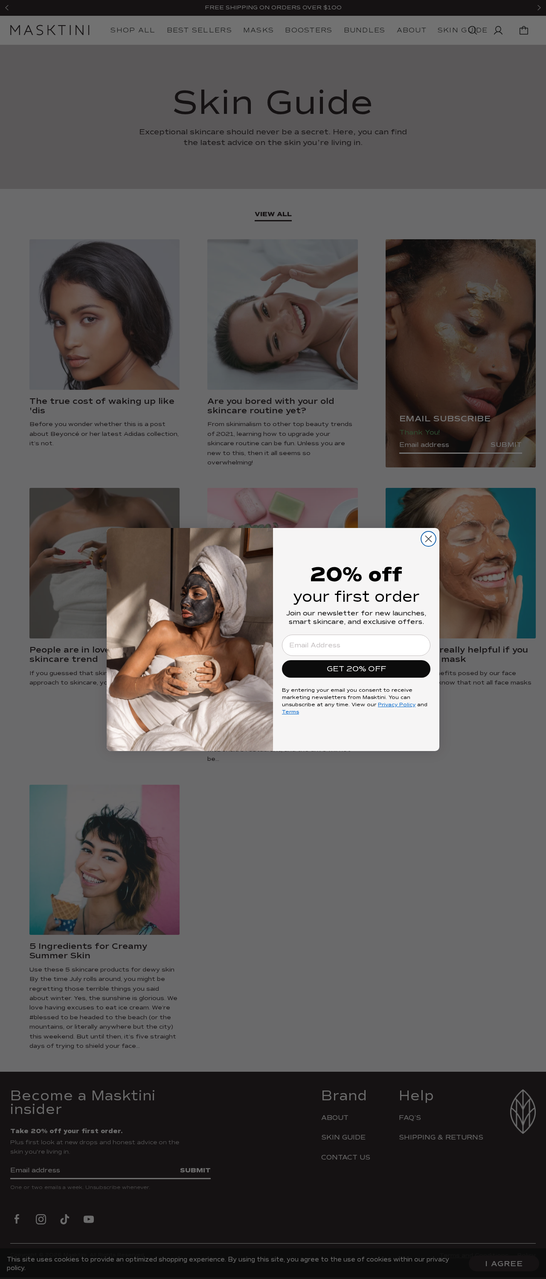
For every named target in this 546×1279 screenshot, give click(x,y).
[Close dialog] (428, 538)
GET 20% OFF (356, 668)
